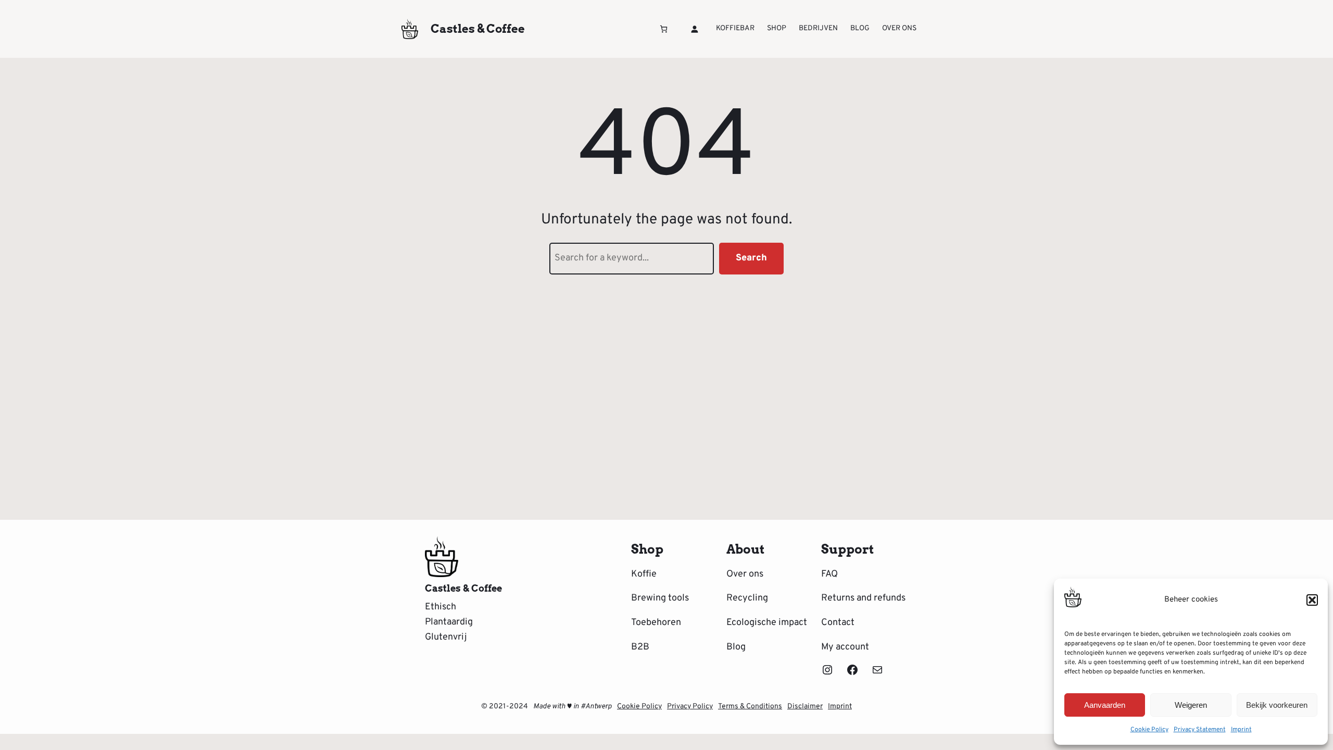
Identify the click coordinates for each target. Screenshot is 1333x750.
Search (751, 258)
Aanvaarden (1104, 705)
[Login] (694, 29)
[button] (1312, 600)
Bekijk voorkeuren (1276, 705)
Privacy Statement (1200, 730)
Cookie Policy (1149, 730)
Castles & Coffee (478, 28)
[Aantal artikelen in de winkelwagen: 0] (664, 29)
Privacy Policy (690, 706)
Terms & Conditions (750, 706)
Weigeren (1191, 705)
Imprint (1241, 730)
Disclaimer (805, 706)
